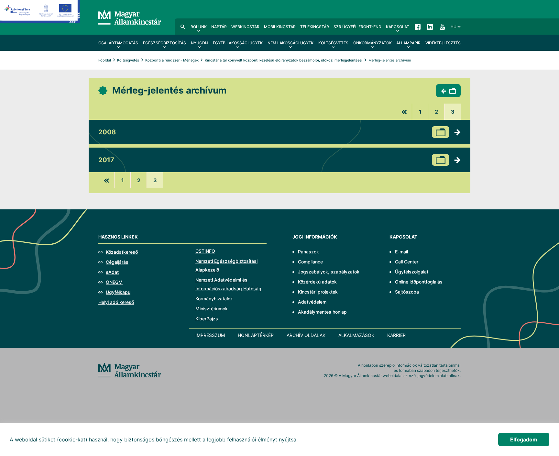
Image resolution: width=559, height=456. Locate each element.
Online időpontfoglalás (419, 281)
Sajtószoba (407, 292)
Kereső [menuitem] (182, 26)
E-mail (401, 251)
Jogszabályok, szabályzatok (328, 271)
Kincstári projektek (318, 292)
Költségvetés (128, 60)
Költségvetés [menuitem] (333, 42)
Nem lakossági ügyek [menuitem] (290, 42)
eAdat (112, 272)
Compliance (310, 261)
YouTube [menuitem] (442, 26)
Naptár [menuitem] (219, 26)
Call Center (406, 261)
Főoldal (104, 60)
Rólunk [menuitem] (199, 26)
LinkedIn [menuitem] (430, 26)
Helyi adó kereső (116, 302)
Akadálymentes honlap (322, 312)
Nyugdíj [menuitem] (199, 42)
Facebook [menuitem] (417, 26)
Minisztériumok (211, 308)
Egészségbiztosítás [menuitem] (164, 42)
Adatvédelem (312, 302)
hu (453, 26)
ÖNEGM (114, 282)
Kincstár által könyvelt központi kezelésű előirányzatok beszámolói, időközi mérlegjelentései (283, 60)
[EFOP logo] (40, 16)
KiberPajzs (206, 318)
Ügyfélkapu (118, 292)
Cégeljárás (117, 262)
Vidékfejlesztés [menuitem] (443, 42)
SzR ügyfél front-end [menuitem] (357, 26)
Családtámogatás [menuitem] (118, 42)
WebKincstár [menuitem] (245, 26)
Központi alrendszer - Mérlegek (172, 60)
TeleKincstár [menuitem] (314, 26)
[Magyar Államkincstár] (129, 17)
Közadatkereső (122, 252)
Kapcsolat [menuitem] (397, 26)
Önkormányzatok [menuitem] (372, 42)
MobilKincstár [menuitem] (280, 26)
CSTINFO (205, 251)
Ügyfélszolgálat (411, 271)
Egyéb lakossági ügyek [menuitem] (238, 42)
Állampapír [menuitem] (408, 42)
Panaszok (308, 251)
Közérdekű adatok (317, 281)
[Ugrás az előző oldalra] (404, 112)
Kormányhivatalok (214, 298)
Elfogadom (523, 439)
